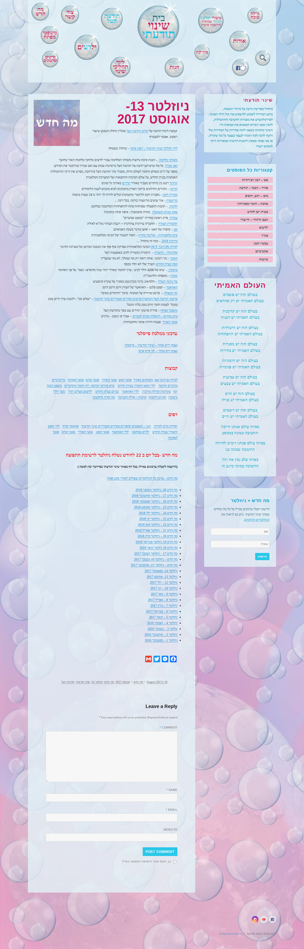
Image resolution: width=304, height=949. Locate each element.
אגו (175, 229)
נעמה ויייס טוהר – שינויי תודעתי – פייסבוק (151, 345)
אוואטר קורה (70, 426)
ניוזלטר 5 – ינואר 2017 (163, 617)
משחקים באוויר (143, 380)
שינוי (158, 27)
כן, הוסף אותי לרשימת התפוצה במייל (146, 861)
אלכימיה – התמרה (165, 252)
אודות (239, 41)
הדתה (173, 189)
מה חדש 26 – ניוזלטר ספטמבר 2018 (154, 501)
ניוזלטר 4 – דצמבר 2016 (162, 623)
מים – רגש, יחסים (256, 196)
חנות (174, 67)
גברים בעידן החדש (107, 391)
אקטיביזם (261, 251)
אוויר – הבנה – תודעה (253, 188)
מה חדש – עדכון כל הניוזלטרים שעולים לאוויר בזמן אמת (142, 478)
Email (171, 809)
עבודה (173, 218)
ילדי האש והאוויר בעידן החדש (136, 385)
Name (171, 789)
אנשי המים (92, 380)
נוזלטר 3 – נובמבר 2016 (162, 628)
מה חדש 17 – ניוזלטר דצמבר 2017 (155, 553)
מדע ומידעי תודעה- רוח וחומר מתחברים (89, 385)
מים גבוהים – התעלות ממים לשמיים (155, 316)
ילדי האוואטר (130, 391)
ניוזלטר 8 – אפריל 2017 (162, 600)
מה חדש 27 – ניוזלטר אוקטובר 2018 (154, 495)
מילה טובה (255, 15)
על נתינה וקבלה (167, 281)
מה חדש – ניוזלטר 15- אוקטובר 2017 (154, 565)
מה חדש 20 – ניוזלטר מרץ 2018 (157, 536)
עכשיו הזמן (261, 243)
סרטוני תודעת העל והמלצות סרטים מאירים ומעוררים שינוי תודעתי (135, 299)
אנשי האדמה (76, 380)
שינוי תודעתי (83, 682)
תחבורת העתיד (167, 223)
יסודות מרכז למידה (165, 426)
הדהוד (173, 183)
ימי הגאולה (170, 293)
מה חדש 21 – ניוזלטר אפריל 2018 (156, 530)
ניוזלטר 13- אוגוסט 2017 (162, 576)
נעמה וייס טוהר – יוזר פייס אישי (157, 351)
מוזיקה (202, 52)
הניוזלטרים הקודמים (256, 520)
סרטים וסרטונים (50, 59)
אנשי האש (125, 380)
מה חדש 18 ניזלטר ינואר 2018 (158, 547)
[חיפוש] (263, 57)
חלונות (173, 206)
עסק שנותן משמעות (164, 212)
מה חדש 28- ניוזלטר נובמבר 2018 (156, 490)
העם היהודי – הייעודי (254, 219)
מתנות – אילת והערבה (132, 397)
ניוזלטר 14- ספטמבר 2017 (161, 571)
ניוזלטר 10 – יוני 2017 (163, 588)
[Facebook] (240, 66)
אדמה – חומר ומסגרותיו (252, 203)
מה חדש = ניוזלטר (250, 500)
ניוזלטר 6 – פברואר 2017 (161, 611)
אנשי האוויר (169, 322)
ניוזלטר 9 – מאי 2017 (164, 594)
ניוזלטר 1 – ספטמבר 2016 (161, 640)
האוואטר (171, 287)
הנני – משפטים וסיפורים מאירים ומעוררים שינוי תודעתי (116, 426)
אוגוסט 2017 (123, 682)
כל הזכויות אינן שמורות (230, 933)
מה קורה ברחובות (104, 397)
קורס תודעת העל (137, 131)
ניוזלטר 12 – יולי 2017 (163, 582)
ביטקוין (172, 270)
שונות (173, 275)
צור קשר (70, 14)
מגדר (265, 235)
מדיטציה (171, 200)
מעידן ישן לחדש (257, 212)
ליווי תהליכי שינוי (120, 67)
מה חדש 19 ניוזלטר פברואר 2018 (156, 542)
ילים (87, 47)
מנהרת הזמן (170, 194)
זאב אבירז (171, 165)
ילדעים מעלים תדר (80, 391)
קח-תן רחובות (157, 397)
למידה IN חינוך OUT (164, 246)
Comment (168, 727)
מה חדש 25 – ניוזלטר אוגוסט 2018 (155, 507)
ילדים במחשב (140, 432)
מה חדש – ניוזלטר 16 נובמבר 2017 (155, 559)
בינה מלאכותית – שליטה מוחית (157, 235)
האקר (173, 258)
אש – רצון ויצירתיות (255, 180)
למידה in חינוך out (165, 380)
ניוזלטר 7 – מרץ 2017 (163, 605)
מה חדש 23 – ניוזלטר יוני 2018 (158, 518)
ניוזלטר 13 (97, 682)
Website (170, 829)
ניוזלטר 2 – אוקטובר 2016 (161, 634)
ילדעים (263, 227)
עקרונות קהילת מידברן (156, 391)
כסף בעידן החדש (166, 264)
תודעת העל (67, 682)
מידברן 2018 (169, 241)
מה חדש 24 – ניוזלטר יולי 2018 (158, 513)
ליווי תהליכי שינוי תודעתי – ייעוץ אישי (153, 148)
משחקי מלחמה (167, 160)
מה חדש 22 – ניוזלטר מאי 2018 (157, 524)
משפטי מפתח (50, 35)
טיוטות (263, 259)
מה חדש (40, 11)
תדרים (126, 183)
